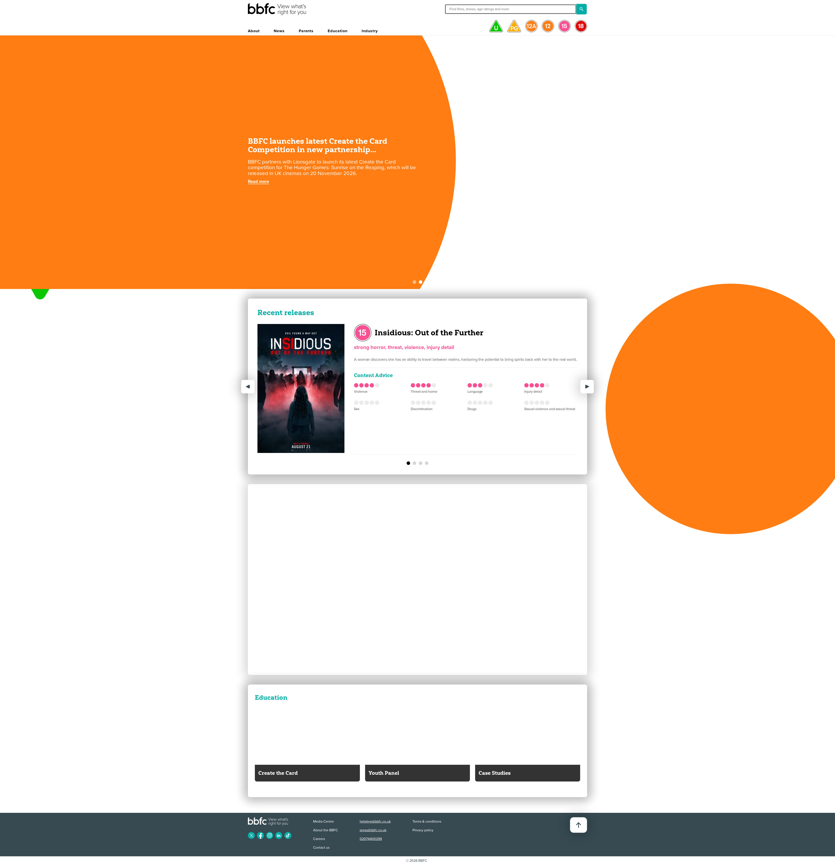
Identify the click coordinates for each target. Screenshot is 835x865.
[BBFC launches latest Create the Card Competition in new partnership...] (420, 282)
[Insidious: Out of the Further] (408, 463)
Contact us (321, 847)
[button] (468, 9)
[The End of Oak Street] (420, 463)
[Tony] (426, 463)
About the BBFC (325, 830)
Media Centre (323, 821)
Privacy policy (422, 830)
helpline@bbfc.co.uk (375, 821)
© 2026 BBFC (416, 860)
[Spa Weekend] (414, 463)
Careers (319, 839)
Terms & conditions (426, 821)
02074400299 (371, 839)
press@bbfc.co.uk (373, 830)
